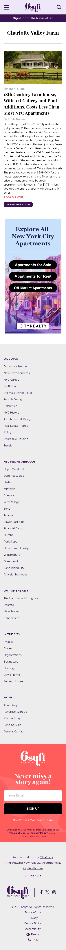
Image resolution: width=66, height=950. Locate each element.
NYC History (11, 412)
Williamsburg (12, 554)
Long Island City (14, 568)
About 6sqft (11, 705)
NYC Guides (11, 379)
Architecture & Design (18, 419)
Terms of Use (17, 833)
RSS (35, 940)
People (8, 642)
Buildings (9, 668)
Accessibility (33, 929)
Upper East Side (14, 475)
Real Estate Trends (16, 425)
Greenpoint (11, 561)
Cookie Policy (33, 923)
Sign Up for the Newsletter (33, 18)
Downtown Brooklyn (17, 548)
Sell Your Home (13, 681)
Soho (7, 508)
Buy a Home (12, 674)
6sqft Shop (10, 386)
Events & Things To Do (18, 392)
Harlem (8, 482)
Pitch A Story (12, 718)
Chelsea (9, 495)
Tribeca (8, 515)
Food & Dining (13, 399)
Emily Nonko (16, 119)
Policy (7, 432)
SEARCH (59, 7)
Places (8, 648)
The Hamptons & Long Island (22, 598)
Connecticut (11, 618)
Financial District (14, 528)
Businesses (11, 661)
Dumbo (9, 535)
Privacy (33, 918)
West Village (12, 502)
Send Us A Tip (12, 725)
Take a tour (13, 196)
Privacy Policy (39, 833)
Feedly (35, 934)
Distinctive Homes (18, 204)
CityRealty (46, 857)
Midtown (9, 489)
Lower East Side (14, 521)
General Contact (14, 731)
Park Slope (10, 541)
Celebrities (10, 406)
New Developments (17, 373)
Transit (8, 445)
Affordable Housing (16, 439)
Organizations (12, 655)
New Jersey (11, 611)
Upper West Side (14, 469)
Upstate (9, 605)
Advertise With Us (15, 711)
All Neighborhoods (15, 574)
